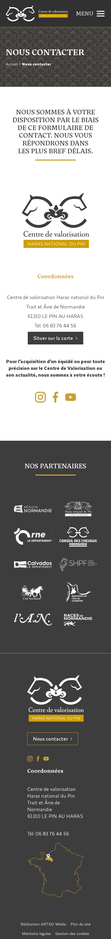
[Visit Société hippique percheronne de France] (78, 564)
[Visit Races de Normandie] (78, 620)
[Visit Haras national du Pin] (78, 509)
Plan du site (80, 924)
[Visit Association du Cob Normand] (32, 592)
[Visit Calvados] (32, 564)
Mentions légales (36, 933)
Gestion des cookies (72, 933)
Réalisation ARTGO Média (43, 924)
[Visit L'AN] (32, 620)
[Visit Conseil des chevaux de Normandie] (78, 536)
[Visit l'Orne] (32, 536)
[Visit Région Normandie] (32, 509)
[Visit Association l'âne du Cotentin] (78, 592)
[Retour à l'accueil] (37, 13)
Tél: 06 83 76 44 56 (55, 326)
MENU (84, 13)
